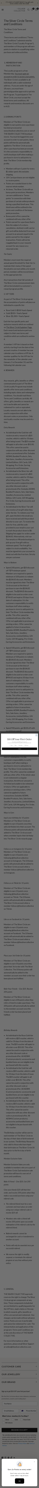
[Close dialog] (36, 735)
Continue (19, 748)
